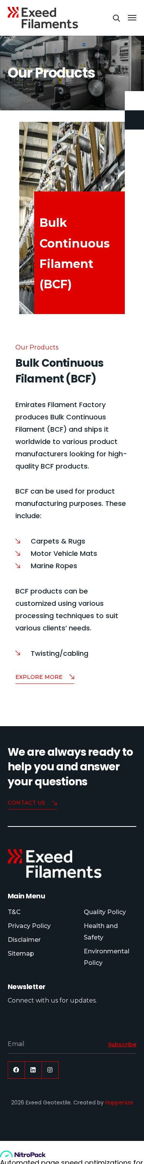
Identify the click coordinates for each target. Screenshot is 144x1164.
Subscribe (122, 1044)
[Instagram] (50, 1070)
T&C (14, 912)
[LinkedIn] (33, 1070)
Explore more (39, 676)
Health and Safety (101, 931)
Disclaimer (24, 939)
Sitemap (21, 953)
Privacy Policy (29, 926)
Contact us (26, 802)
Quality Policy (105, 912)
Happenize (119, 1102)
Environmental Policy (106, 957)
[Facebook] (16, 1070)
